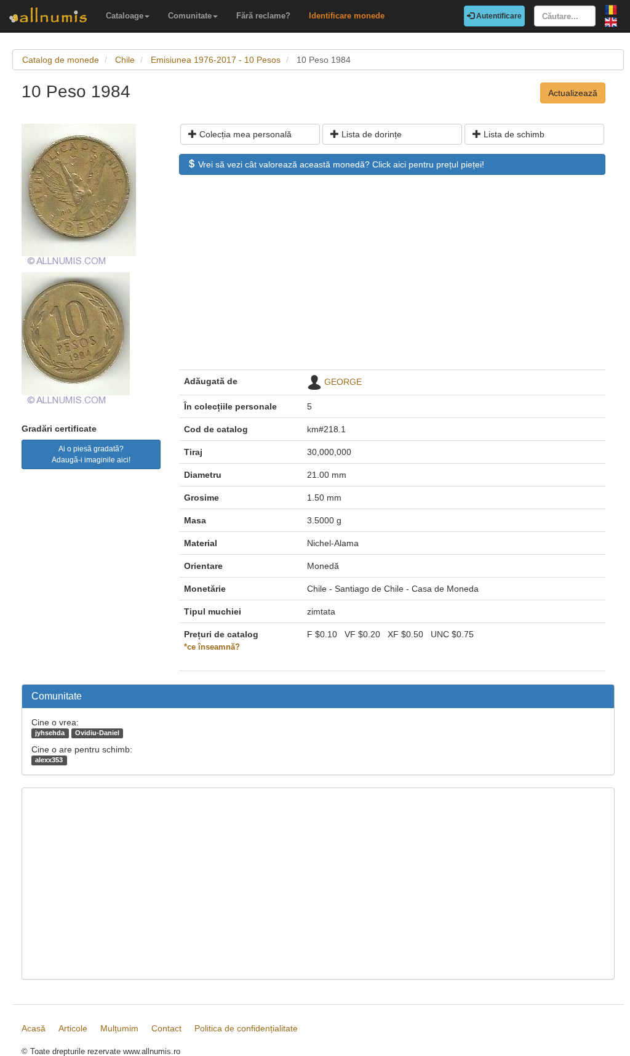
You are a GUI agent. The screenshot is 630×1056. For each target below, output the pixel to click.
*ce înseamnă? (212, 647)
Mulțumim (119, 1028)
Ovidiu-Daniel (97, 732)
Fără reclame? (263, 15)
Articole (72, 1028)
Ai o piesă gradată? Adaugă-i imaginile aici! (91, 454)
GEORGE (343, 382)
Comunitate (190, 15)
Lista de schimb (512, 134)
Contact (166, 1028)
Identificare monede (347, 15)
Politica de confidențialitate (246, 1028)
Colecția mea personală (244, 134)
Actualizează (572, 93)
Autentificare (498, 16)
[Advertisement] (392, 278)
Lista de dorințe (370, 134)
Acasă (34, 1028)
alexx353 (49, 760)
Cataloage (124, 15)
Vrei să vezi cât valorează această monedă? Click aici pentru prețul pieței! (340, 164)
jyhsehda (50, 732)
